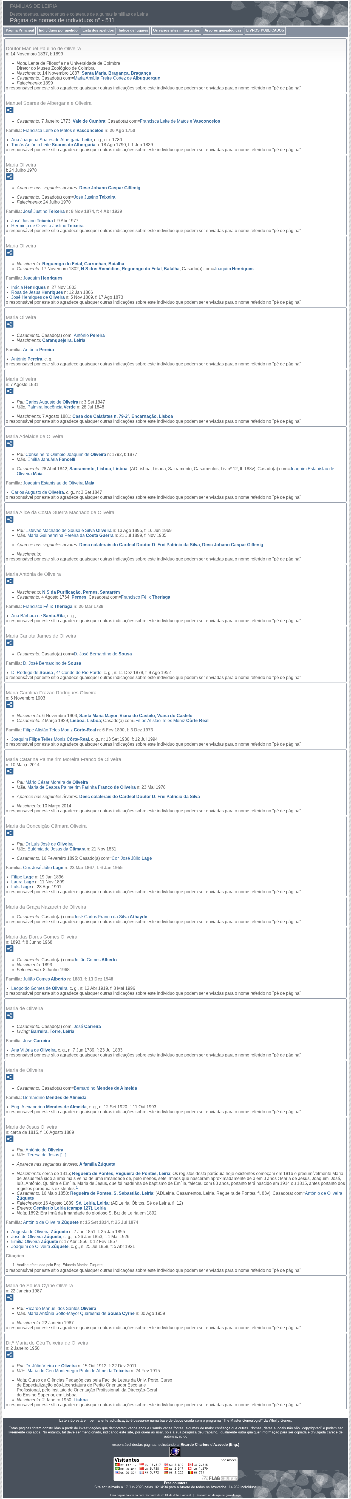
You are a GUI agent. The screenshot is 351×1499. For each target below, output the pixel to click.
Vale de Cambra (89, 121)
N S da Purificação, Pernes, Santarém (81, 592)
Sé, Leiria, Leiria (92, 1203)
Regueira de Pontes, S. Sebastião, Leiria (111, 1193)
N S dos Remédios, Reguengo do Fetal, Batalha (130, 268)
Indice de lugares (133, 30)
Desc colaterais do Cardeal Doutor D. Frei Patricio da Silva (139, 544)
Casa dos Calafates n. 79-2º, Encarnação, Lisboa (122, 416)
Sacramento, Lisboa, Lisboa (98, 468)
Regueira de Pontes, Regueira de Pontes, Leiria (121, 1173)
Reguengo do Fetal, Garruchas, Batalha (83, 263)
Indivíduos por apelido (58, 30)
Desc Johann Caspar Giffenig (109, 187)
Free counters (175, 1483)
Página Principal (20, 30)
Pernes (79, 597)
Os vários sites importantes (176, 30)
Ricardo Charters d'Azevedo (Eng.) (210, 1444)
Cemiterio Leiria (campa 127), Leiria (69, 1208)
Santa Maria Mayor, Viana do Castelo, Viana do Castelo (136, 715)
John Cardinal (182, 1495)
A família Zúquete (97, 1164)
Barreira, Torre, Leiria (52, 1031)
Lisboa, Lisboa (85, 720)
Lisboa (80, 1399)
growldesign (233, 1495)
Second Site (152, 1495)
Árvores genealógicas (223, 30)
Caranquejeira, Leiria (63, 340)
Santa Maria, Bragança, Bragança (116, 73)
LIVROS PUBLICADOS (265, 30)
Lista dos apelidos (98, 30)
